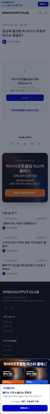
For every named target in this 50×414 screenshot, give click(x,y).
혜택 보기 (24, 408)
